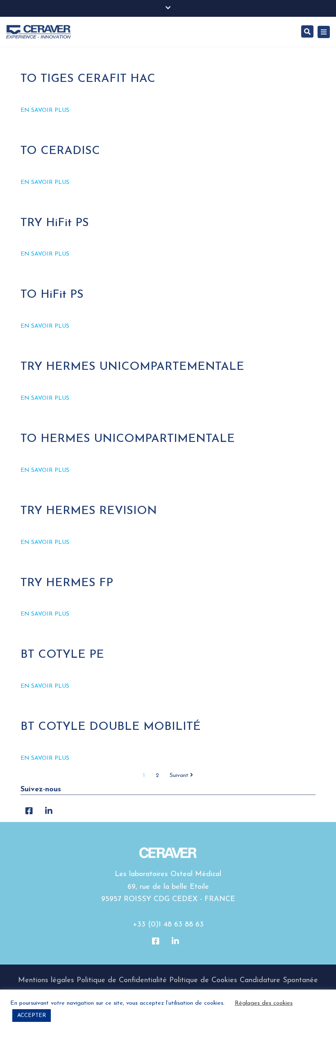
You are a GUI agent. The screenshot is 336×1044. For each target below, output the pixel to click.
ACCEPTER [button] (31, 1015)
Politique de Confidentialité (122, 980)
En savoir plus (44, 110)
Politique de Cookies (203, 980)
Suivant (180, 775)
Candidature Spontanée (279, 980)
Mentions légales (46, 980)
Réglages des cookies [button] (264, 1003)
